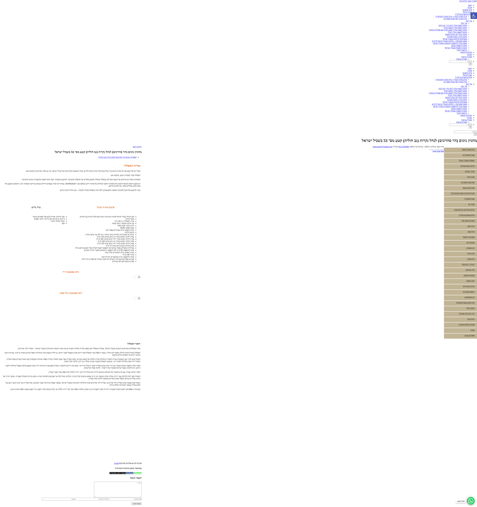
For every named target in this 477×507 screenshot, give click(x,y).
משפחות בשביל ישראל (467, 160)
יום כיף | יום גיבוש (468, 264)
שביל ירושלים (470, 171)
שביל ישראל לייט (469, 155)
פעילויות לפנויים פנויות (467, 324)
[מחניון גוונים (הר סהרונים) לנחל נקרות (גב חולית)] (117, 157)
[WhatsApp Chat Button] (471, 501)
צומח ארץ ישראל (469, 237)
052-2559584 (403, 147)
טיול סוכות (471, 259)
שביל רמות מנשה (469, 188)
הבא (134, 147)
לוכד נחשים (470, 281)
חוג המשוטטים (470, 297)
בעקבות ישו (470, 242)
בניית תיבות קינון (469, 286)
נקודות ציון (471, 319)
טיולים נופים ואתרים (467, 166)
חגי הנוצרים (470, 248)
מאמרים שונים (470, 335)
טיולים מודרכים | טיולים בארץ (464, 210)
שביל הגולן (471, 177)
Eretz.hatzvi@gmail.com (382, 147)
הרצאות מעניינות (469, 292)
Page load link (438, 151)
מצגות (472, 330)
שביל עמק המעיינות (468, 182)
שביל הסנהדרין (469, 199)
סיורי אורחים (470, 270)
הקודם (139, 147)
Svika (116, 463)
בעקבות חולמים (469, 275)
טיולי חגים (471, 253)
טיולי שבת (471, 226)
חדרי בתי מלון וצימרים (467, 314)
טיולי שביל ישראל (468, 149)
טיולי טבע (471, 231)
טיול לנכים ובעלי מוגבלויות (465, 303)
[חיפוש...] (460, 61)
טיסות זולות (470, 308)
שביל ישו (471, 204)
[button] (474, 15)
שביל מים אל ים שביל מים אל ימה (463, 193)
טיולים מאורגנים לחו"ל (467, 215)
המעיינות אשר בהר (468, 221)
